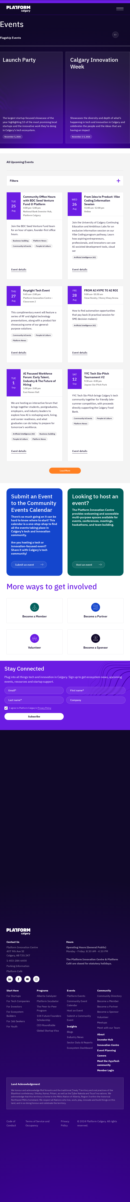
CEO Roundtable (46, 1025)
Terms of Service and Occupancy (37, 1123)
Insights (72, 1026)
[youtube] (27, 979)
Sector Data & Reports (80, 1042)
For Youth (11, 1026)
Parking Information (17, 966)
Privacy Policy (44, 708)
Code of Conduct (11, 1123)
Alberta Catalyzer (47, 995)
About (100, 1034)
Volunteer (102, 1017)
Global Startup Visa (48, 1030)
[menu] (120, 9)
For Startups (13, 995)
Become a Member (108, 1001)
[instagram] (36, 979)
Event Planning (106, 1050)
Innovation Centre (108, 1045)
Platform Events (76, 995)
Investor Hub (105, 1039)
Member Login (105, 1070)
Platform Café (14, 971)
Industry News (75, 1037)
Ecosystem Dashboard (80, 1047)
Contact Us (12, 941)
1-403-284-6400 (16, 960)
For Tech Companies (18, 1001)
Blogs (70, 1031)
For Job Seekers (15, 1021)
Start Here (12, 990)
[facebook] (18, 979)
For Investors (14, 1006)
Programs (42, 990)
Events (71, 990)
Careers (101, 1055)
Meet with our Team (108, 1027)
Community (104, 990)
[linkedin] (9, 979)
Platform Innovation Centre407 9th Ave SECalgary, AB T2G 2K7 (22, 951)
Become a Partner (107, 1006)
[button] (115, 35)
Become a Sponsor (108, 1011)
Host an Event (75, 1010)
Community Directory (109, 995)
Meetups (102, 1022)
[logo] (18, 9)
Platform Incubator (48, 1001)
